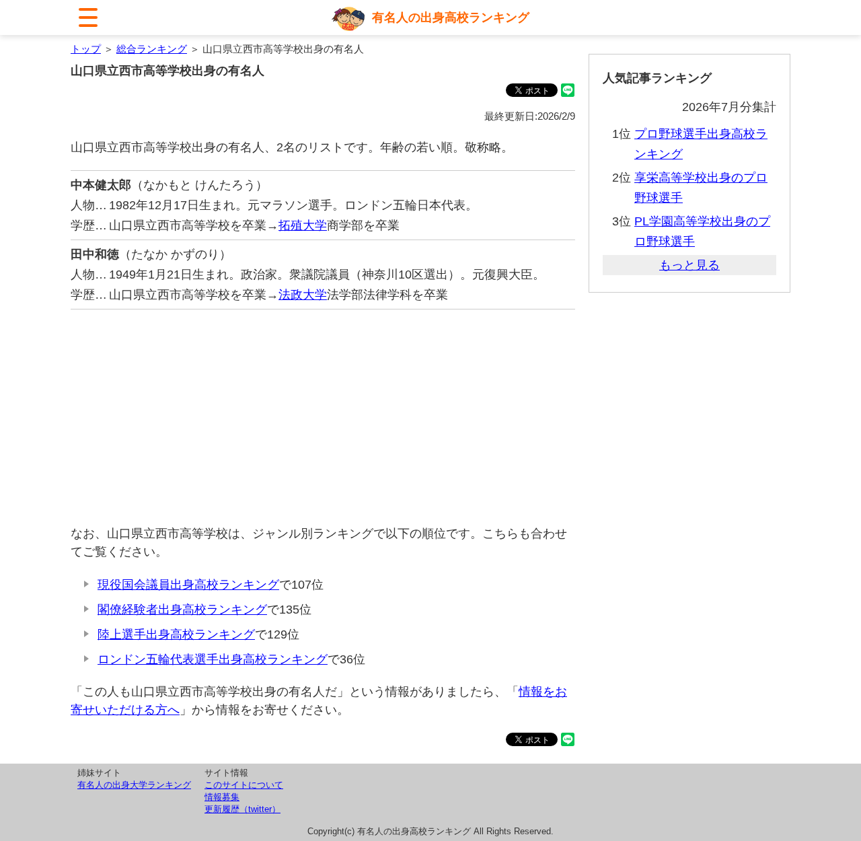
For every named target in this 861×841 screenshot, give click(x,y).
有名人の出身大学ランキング (134, 785)
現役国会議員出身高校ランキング (188, 584)
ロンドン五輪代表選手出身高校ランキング (213, 659)
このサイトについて (243, 785)
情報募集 (221, 797)
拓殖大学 (302, 225)
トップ (86, 48)
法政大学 (302, 294)
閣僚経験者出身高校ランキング (182, 609)
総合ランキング (151, 48)
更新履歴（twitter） (242, 809)
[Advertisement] (323, 417)
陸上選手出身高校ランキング (176, 634)
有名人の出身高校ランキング (450, 17)
